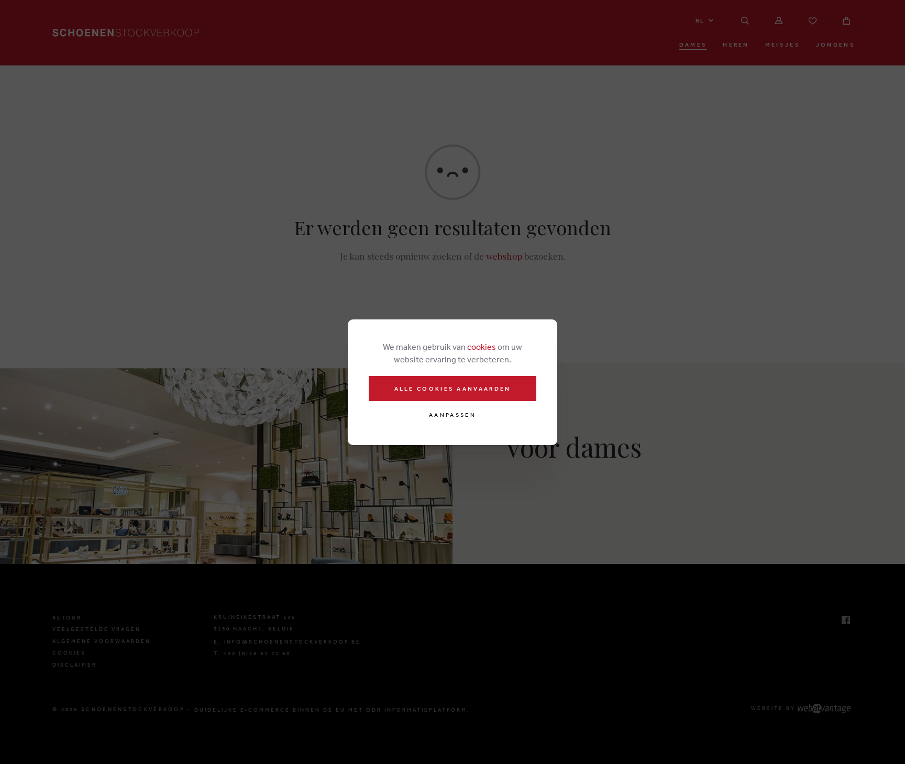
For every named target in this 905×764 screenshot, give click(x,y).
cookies (481, 346)
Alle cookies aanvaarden (452, 388)
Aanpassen (452, 415)
